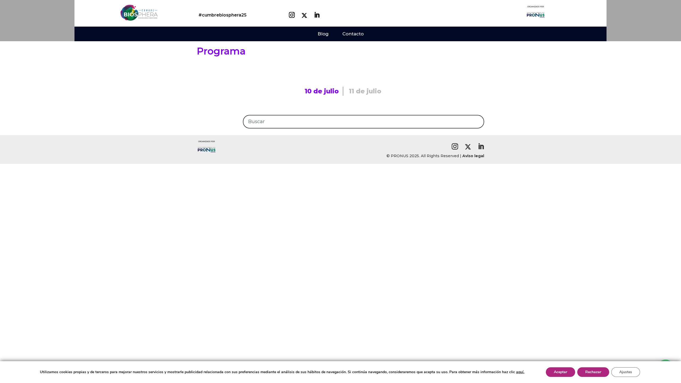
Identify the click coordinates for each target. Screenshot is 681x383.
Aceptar (560, 371)
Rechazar (593, 371)
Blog (323, 33)
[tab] (321, 91)
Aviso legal (473, 155)
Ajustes (625, 371)
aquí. (520, 371)
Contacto (353, 33)
